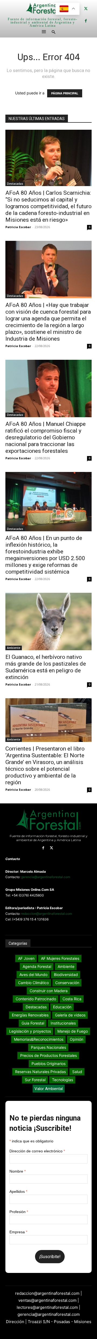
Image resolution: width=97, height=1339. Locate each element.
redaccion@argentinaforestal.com (46, 914)
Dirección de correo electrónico (37, 1151)
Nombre (17, 1171)
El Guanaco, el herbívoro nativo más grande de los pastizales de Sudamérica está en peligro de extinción (45, 667)
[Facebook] (86, 21)
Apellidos (18, 1191)
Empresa (18, 1232)
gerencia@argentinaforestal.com (45, 877)
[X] (86, 8)
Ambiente (13, 648)
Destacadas (15, 184)
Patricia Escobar (18, 227)
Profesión (18, 1212)
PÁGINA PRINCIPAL (64, 93)
